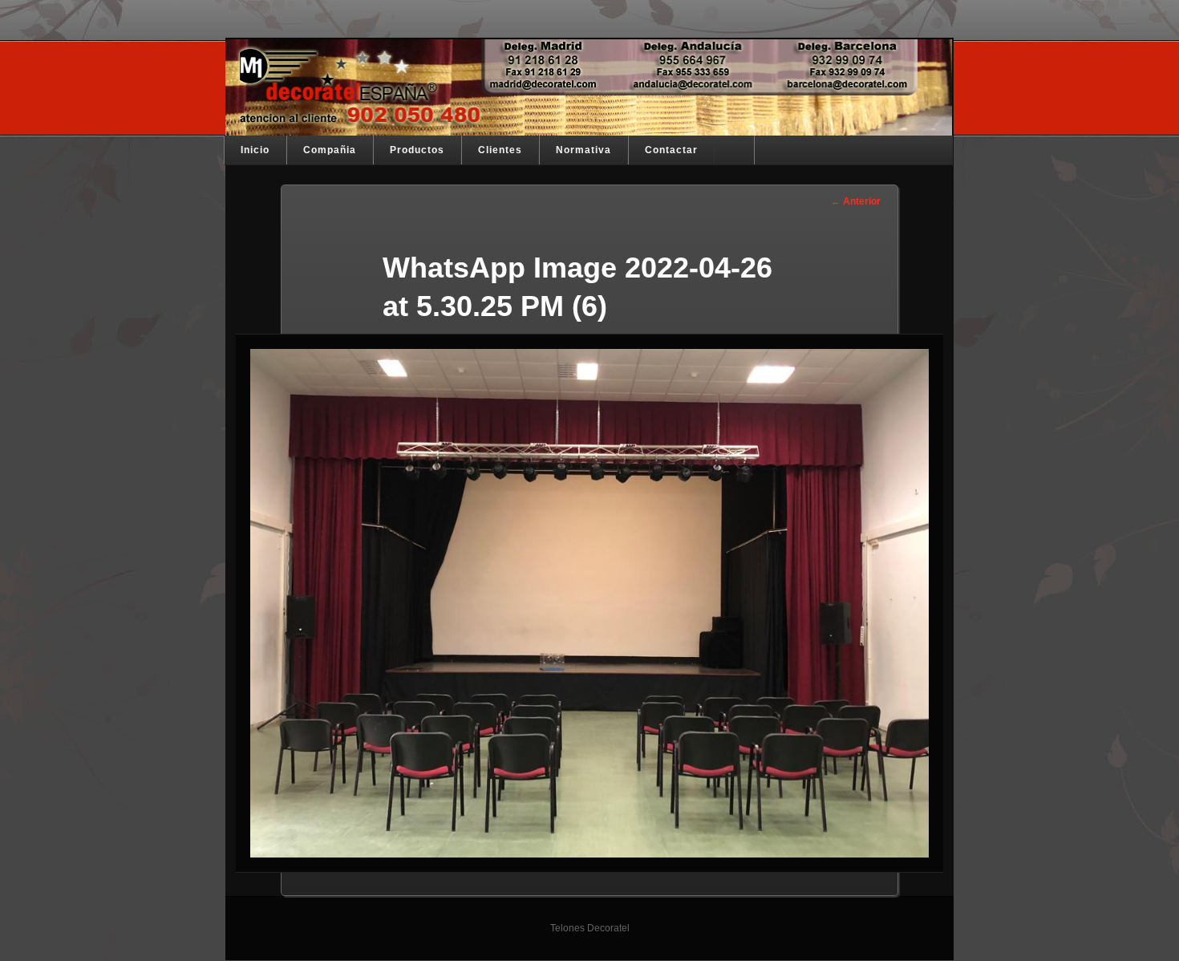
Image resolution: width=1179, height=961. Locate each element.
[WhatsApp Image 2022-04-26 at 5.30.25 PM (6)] (589, 603)
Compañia (329, 150)
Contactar (671, 150)
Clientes (500, 150)
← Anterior (856, 201)
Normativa (583, 150)
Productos (417, 150)
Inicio (255, 150)
